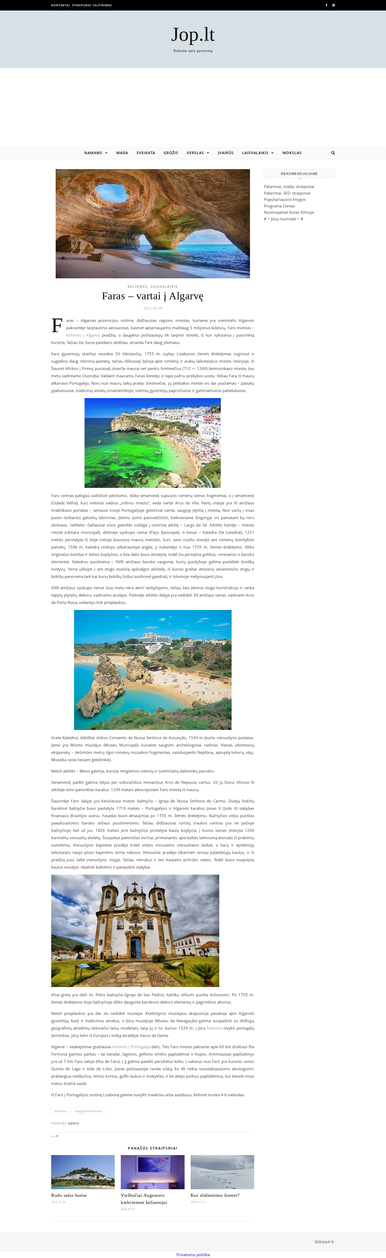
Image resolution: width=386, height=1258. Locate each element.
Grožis (171, 152)
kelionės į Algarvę (83, 335)
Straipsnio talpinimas (92, 5)
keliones (214, 1028)
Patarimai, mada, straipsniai (289, 186)
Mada (122, 152)
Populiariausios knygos (285, 199)
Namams (93, 152)
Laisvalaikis (255, 152)
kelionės (61, 1111)
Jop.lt (193, 34)
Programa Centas (279, 205)
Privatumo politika (193, 1254)
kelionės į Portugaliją (131, 1046)
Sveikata (146, 152)
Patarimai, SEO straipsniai (287, 193)
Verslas (195, 152)
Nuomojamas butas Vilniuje (289, 212)
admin (73, 1123)
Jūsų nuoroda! (283, 218)
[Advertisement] (193, 107)
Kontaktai (60, 5)
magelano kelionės (88, 1111)
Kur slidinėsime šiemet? (215, 1195)
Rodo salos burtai (69, 1195)
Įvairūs (226, 152)
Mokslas (292, 152)
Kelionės (138, 286)
